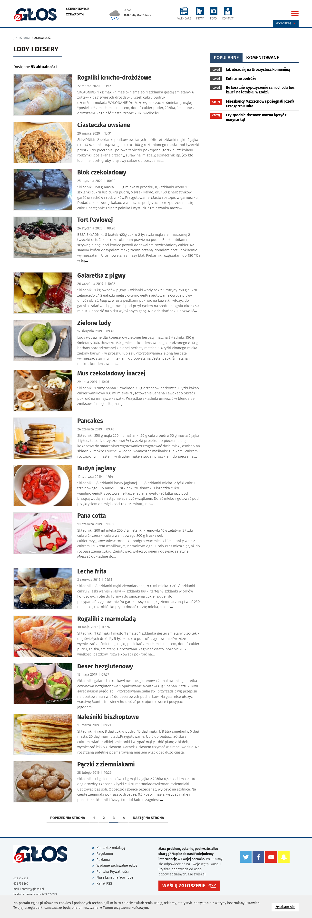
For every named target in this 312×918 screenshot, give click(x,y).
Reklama (103, 860)
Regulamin (105, 854)
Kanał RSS (104, 884)
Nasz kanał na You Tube (115, 877)
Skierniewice (77, 8)
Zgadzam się (287, 907)
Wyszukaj (284, 23)
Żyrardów (75, 14)
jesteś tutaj (21, 38)
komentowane (262, 57)
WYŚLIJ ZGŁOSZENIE (183, 886)
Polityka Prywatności (113, 872)
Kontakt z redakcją (111, 848)
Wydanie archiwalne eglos (117, 865)
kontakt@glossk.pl (32, 889)
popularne (226, 57)
